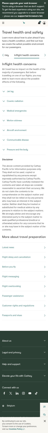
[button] (3, 55)
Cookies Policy (16, 429)
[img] (45, 3)
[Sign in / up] (44, 22)
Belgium (11, 405)
